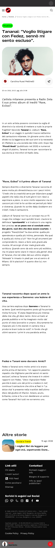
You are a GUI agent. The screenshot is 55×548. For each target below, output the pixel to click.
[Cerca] (51, 10)
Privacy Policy (27, 533)
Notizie (11, 17)
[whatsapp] (6, 500)
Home (4, 17)
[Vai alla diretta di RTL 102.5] (50, 544)
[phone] (16, 500)
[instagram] (22, 500)
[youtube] (37, 500)
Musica (7, 25)
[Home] (8, 10)
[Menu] (3, 10)
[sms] (11, 500)
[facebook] (32, 500)
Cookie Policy (11, 533)
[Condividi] (49, 81)
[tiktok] (27, 500)
